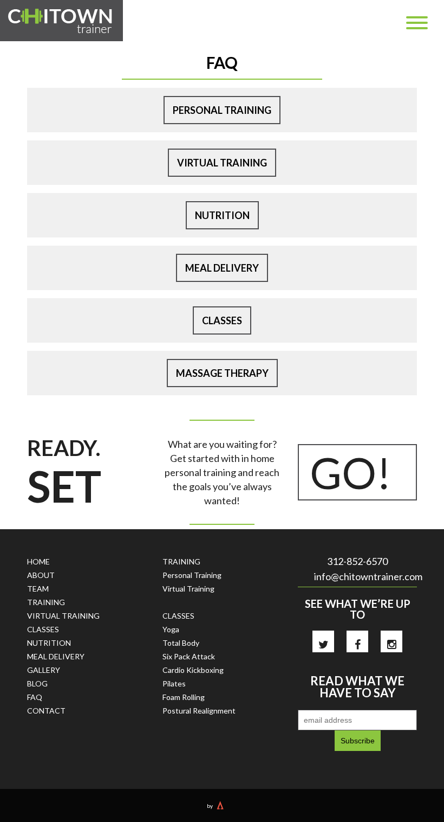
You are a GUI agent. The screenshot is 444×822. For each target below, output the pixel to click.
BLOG (37, 683)
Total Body (180, 642)
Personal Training (191, 575)
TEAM (38, 588)
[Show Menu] (417, 22)
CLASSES (43, 629)
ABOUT (41, 575)
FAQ (34, 697)
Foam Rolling (183, 697)
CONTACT (46, 710)
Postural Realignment (199, 710)
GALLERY (43, 670)
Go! (350, 472)
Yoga (170, 629)
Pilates (174, 683)
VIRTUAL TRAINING (63, 615)
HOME (38, 561)
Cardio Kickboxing (193, 670)
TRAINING (46, 602)
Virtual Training (188, 588)
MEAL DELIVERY (55, 656)
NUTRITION (49, 642)
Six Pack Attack (188, 656)
